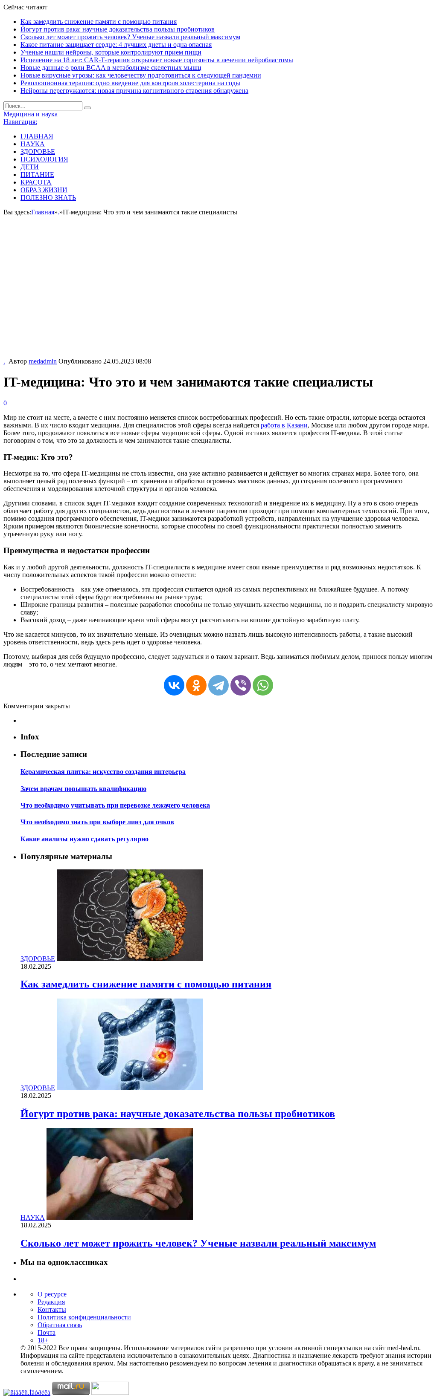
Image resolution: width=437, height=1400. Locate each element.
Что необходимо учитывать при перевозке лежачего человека (115, 805)
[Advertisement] (218, 293)
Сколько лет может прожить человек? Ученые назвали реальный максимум (130, 36)
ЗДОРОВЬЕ (37, 151)
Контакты (52, 1309)
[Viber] (240, 685)
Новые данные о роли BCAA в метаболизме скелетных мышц (110, 67)
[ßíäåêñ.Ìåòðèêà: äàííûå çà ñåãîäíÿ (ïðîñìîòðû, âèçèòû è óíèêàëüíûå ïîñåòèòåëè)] (26, 1393)
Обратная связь (60, 1324)
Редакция (51, 1301)
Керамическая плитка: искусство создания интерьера (103, 771)
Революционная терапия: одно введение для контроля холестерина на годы (130, 83)
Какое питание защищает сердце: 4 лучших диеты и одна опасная (116, 44)
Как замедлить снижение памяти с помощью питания (98, 21)
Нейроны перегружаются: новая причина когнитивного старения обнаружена (134, 90)
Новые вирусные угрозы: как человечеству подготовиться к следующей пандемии (140, 75)
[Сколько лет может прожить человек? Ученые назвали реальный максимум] (120, 1217)
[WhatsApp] (263, 685)
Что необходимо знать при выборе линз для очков (97, 822)
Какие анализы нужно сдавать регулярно (84, 839)
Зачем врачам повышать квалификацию (83, 788)
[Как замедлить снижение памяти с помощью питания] (130, 958)
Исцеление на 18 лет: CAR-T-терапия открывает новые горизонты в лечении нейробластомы (156, 60)
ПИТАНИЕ (37, 174)
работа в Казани (284, 425)
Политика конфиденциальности (84, 1317)
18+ (43, 1340)
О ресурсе (52, 1294)
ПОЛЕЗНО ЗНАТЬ (48, 197)
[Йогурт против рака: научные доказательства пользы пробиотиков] (130, 1087)
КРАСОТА (36, 182)
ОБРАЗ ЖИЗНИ (43, 189)
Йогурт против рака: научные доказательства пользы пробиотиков (117, 29)
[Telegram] (218, 685)
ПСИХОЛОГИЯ (44, 159)
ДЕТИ (29, 166)
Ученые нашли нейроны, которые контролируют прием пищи (110, 52)
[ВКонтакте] (174, 685)
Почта (46, 1332)
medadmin (43, 361)
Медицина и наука (30, 114)
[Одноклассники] (196, 685)
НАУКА (32, 143)
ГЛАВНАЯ (36, 136)
